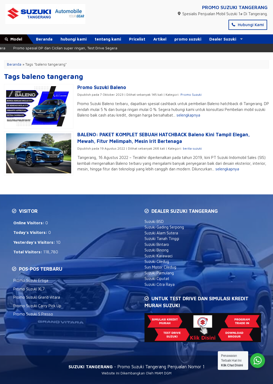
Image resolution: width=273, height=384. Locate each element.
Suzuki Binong (156, 250)
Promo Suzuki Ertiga (30, 280)
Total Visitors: (28, 252)
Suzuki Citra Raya (159, 284)
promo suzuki (187, 39)
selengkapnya (188, 115)
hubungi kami (74, 39)
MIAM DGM (163, 373)
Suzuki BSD (154, 221)
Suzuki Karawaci (158, 256)
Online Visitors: (29, 223)
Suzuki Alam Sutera (161, 233)
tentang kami (108, 39)
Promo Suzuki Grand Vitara (36, 297)
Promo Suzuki (191, 95)
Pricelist (137, 39)
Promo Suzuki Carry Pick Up (37, 305)
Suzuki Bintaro (156, 244)
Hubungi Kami (250, 24)
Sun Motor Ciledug (160, 267)
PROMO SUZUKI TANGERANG (235, 7)
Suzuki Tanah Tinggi (161, 238)
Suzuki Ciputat (156, 278)
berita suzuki (192, 148)
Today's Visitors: (30, 232)
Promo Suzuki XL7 (29, 289)
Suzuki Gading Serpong (164, 227)
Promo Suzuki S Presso (33, 314)
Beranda (44, 39)
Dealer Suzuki (222, 39)
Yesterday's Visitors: (34, 242)
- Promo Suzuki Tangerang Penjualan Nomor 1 (136, 366)
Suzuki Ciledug (156, 261)
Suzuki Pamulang (159, 273)
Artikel (159, 39)
